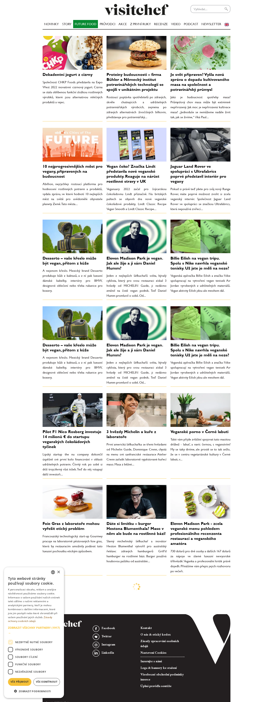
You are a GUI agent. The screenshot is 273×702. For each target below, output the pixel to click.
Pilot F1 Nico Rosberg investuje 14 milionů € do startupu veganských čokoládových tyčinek (72, 439)
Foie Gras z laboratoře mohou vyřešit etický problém (71, 526)
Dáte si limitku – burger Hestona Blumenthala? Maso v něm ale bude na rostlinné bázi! (136, 528)
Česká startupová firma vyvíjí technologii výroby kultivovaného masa (197, 654)
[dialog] (34, 632)
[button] (34, 630)
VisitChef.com (136, 10)
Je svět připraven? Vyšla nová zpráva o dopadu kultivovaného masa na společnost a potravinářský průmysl (199, 82)
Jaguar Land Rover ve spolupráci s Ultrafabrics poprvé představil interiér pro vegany (198, 174)
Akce (123, 24)
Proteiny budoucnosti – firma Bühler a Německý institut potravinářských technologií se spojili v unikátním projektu (135, 82)
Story (67, 24)
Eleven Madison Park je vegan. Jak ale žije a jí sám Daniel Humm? (135, 263)
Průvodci (107, 24)
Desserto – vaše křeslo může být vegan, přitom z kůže (69, 261)
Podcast (191, 24)
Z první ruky (140, 24)
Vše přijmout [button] (20, 681)
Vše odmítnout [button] (46, 681)
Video (175, 24)
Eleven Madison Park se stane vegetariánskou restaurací (134, 652)
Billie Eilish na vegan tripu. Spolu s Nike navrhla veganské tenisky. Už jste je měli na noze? (199, 263)
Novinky (51, 24)
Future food (85, 24)
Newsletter (211, 24)
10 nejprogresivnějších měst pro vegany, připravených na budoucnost (73, 171)
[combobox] (53, 572)
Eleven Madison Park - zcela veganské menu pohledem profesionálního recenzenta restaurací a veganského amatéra (196, 533)
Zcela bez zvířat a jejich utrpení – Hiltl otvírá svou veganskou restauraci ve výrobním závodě (72, 596)
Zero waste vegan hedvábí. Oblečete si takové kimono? (132, 594)
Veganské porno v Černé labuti (199, 431)
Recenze (161, 24)
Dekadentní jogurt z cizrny (68, 74)
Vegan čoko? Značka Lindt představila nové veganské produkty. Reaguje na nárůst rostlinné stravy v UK (133, 174)
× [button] (58, 571)
